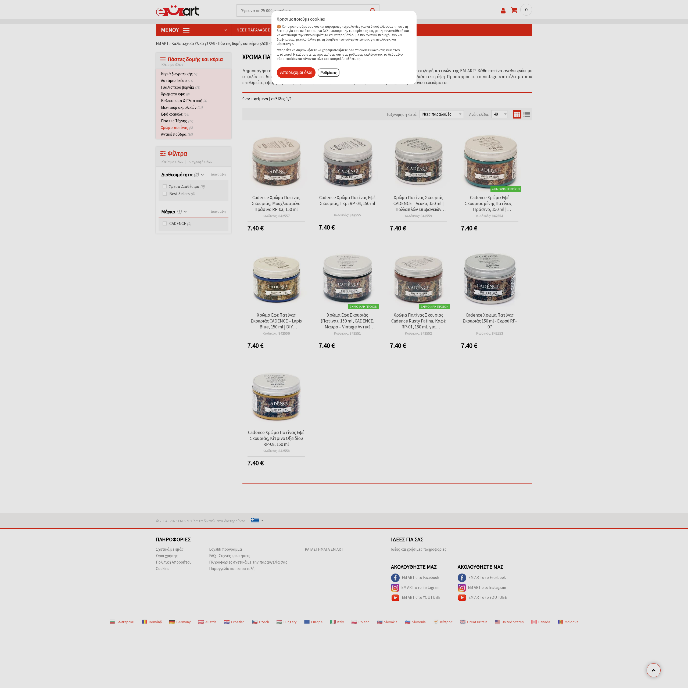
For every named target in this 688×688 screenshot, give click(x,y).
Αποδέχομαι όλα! (296, 72)
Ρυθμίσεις (328, 72)
